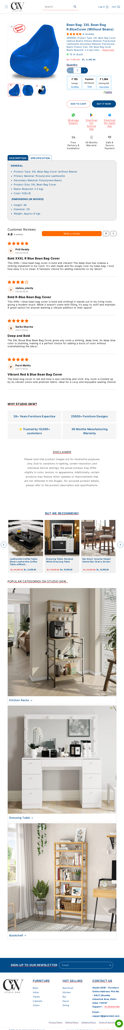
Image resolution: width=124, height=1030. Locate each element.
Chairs (36, 1005)
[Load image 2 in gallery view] (28, 90)
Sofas (36, 992)
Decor (66, 1001)
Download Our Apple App (109, 123)
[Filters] (106, 233)
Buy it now (104, 103)
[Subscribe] (109, 965)
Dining (66, 1005)
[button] (6, 6)
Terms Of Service (107, 1022)
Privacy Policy (55, 1022)
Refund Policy (71, 1022)
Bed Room (68, 988)
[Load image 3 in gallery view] (41, 90)
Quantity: (72, 64)
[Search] (75, 6)
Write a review (72, 233)
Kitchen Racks (19, 700)
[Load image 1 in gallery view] (14, 90)
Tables (36, 996)
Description (17, 158)
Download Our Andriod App (91, 124)
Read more (108, 50)
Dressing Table (19, 817)
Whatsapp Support (73, 122)
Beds (35, 988)
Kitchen (67, 992)
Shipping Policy (88, 1022)
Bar (64, 996)
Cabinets (37, 1001)
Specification (40, 158)
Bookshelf (16, 935)
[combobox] (60, 6)
